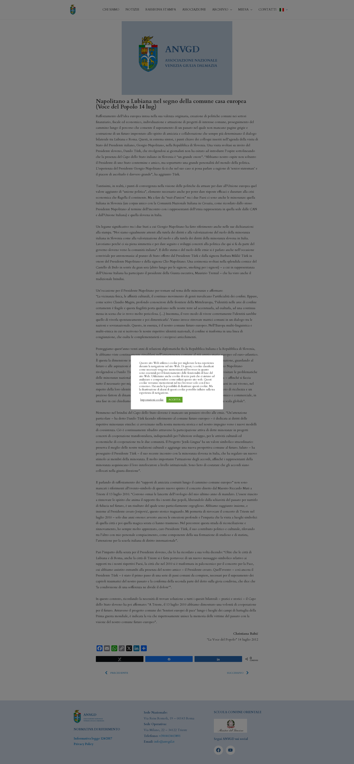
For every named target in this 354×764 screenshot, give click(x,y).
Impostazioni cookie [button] (152, 399)
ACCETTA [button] (174, 399)
